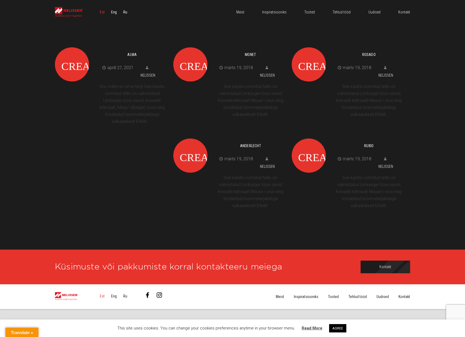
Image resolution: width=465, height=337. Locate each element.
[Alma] (112, 46)
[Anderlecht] (230, 138)
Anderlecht (250, 146)
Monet (250, 54)
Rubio (369, 146)
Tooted (333, 297)
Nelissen (147, 75)
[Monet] (230, 46)
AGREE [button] (337, 328)
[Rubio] (349, 138)
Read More (312, 328)
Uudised (382, 297)
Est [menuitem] (102, 12)
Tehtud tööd (357, 297)
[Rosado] (349, 46)
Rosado (369, 54)
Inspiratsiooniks (306, 297)
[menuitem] (102, 12)
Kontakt (404, 297)
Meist (280, 297)
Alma (132, 54)
